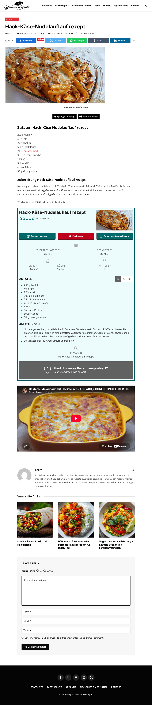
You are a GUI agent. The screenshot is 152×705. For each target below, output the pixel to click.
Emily (18, 33)
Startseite (47, 5)
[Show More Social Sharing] (134, 40)
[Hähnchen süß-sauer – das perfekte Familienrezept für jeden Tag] (76, 520)
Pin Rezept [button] (78, 236)
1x (118, 278)
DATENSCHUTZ (54, 687)
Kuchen (107, 5)
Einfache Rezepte (84, 694)
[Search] (146, 5)
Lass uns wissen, (63, 371)
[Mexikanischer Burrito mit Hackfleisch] (35, 520)
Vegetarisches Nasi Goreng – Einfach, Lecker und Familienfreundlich (116, 544)
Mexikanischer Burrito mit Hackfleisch (32, 543)
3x (129, 278)
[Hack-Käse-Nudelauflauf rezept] (55, 102)
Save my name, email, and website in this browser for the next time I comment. (64, 637)
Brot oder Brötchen (82, 5)
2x (123, 278)
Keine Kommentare (86, 33)
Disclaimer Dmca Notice (93, 687)
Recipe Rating (28, 570)
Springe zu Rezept (66, 116)
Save (42, 39)
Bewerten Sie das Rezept (116, 236)
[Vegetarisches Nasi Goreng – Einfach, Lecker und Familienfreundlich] (117, 520)
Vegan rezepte (121, 5)
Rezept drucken (90, 116)
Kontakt (135, 5)
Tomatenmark (30, 151)
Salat (97, 5)
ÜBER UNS (70, 687)
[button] (20, 218)
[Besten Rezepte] (16, 5)
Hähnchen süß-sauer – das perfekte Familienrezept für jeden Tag (74, 544)
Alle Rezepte (61, 5)
